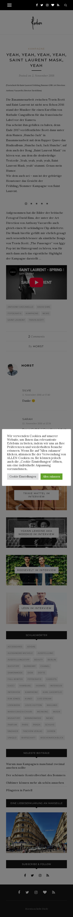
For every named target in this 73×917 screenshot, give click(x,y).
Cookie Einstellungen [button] (23, 476)
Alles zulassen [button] (51, 476)
